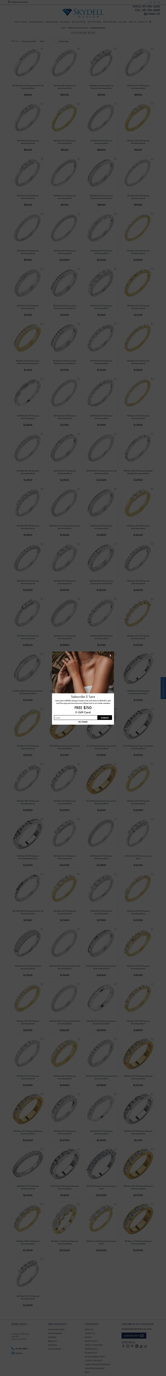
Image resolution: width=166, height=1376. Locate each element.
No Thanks (83, 722)
